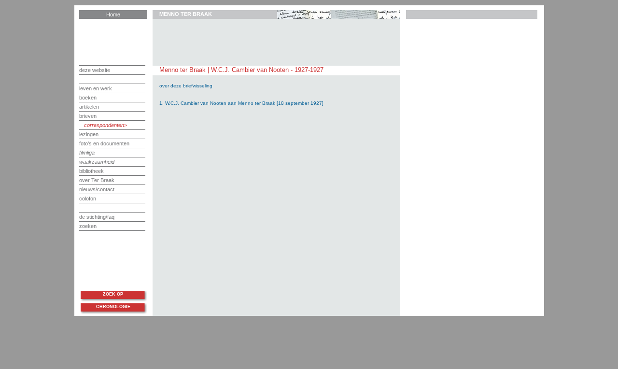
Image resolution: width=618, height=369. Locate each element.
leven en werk (95, 88)
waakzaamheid (96, 162)
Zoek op (113, 294)
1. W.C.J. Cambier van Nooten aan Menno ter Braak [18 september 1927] (241, 103)
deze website (94, 70)
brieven (88, 116)
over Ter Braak (96, 180)
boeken (88, 97)
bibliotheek (91, 171)
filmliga (87, 153)
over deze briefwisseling (185, 85)
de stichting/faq (96, 217)
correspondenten (104, 125)
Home (113, 14)
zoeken (88, 226)
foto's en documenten (104, 143)
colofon (87, 198)
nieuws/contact (96, 189)
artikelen (89, 107)
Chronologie (113, 306)
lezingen (88, 134)
